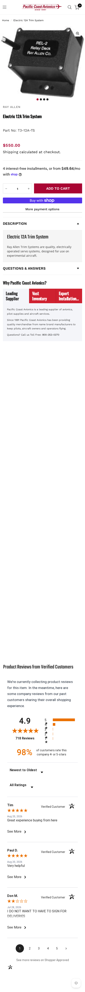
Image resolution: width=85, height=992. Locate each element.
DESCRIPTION (15, 223)
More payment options (42, 209)
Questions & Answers (24, 268)
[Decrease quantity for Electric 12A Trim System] (6, 189)
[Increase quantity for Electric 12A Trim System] (29, 189)
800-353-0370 (50, 334)
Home (5, 20)
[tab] (16, 296)
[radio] (61, 719)
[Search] (69, 7)
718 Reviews (28, 738)
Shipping (10, 152)
